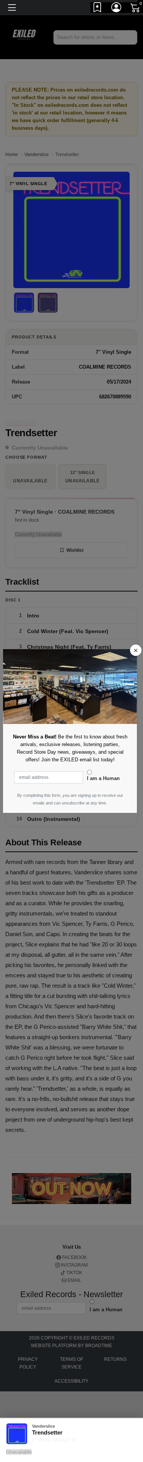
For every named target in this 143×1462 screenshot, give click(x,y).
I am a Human (103, 778)
